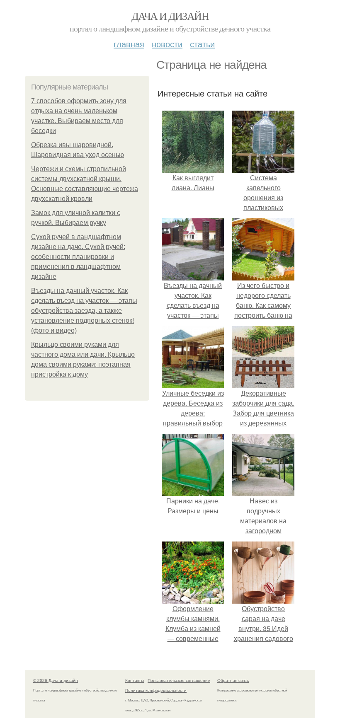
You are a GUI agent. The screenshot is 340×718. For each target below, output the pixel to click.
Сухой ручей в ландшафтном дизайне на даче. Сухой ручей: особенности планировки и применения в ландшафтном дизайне (78, 256)
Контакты (134, 680)
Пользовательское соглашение (179, 680)
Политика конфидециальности (156, 690)
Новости (167, 44)
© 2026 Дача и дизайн (55, 680)
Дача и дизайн (170, 16)
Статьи (202, 44)
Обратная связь (233, 680)
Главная (129, 44)
